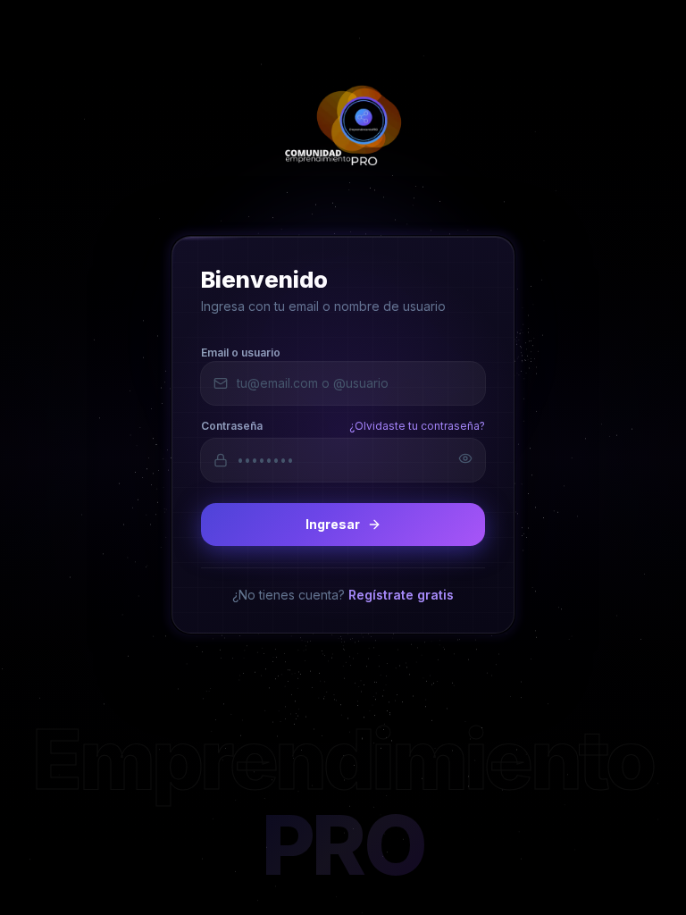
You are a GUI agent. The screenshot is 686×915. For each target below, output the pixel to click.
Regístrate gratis (401, 593)
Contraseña (232, 425)
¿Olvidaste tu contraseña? (417, 425)
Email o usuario (240, 351)
